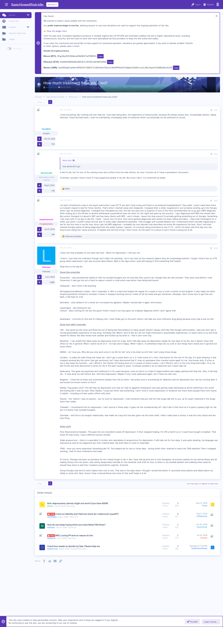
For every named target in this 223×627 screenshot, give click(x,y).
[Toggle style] (9, 48)
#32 (216, 154)
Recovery (71, 506)
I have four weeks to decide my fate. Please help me (73, 546)
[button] (6, 4)
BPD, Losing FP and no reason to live (74, 535)
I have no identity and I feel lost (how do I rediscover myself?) (87, 514)
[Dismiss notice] (216, 16)
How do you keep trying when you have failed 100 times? (76, 524)
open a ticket (73, 46)
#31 (216, 110)
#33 (216, 200)
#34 (216, 248)
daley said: (67, 160)
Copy (100, 56)
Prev (40, 102)
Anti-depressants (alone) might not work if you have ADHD (77, 503)
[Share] (211, 110)
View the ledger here (57, 31)
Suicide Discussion (79, 549)
